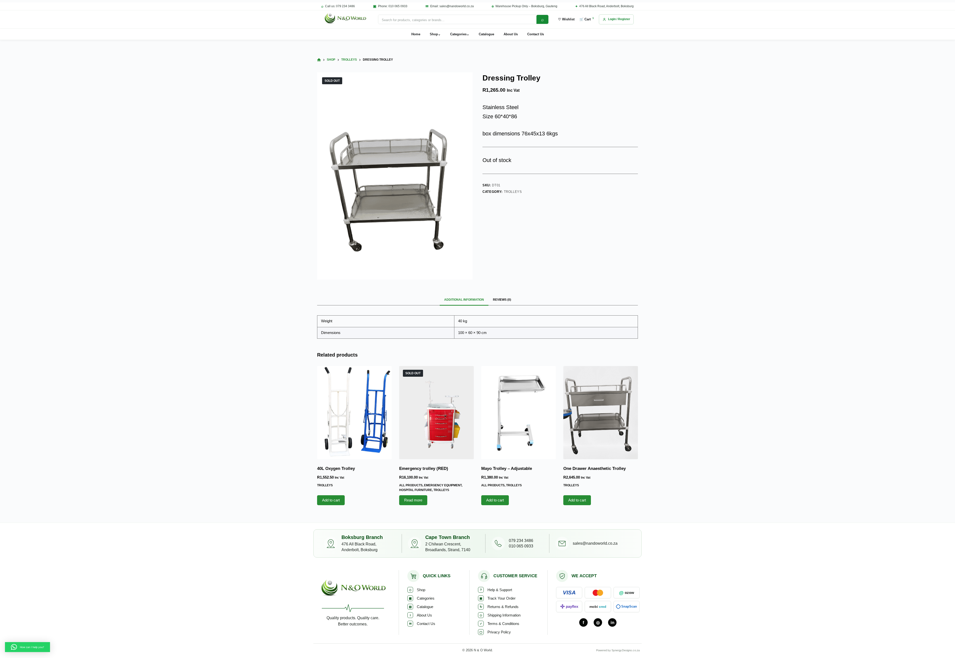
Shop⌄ (435, 34)
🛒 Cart (586, 19)
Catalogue (486, 34)
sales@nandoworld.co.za (595, 543)
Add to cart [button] (331, 500)
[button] (27, 647)
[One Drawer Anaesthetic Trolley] (600, 412)
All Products (411, 485)
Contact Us (535, 34)
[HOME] (319, 60)
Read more (413, 500)
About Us (511, 34)
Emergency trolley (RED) (423, 468)
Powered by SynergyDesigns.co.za (618, 650)
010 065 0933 (521, 546)
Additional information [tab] (464, 299)
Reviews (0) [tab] (502, 299)
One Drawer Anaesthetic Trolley (594, 468)
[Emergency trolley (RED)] (436, 412)
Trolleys (513, 192)
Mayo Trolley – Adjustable (506, 468)
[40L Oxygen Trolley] (354, 412)
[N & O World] (345, 19)
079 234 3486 (521, 540)
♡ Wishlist (566, 19)
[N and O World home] (352, 589)
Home (415, 34)
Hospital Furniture (415, 490)
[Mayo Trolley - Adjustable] (518, 412)
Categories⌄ (459, 34)
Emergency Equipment (443, 485)
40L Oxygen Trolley (336, 468)
